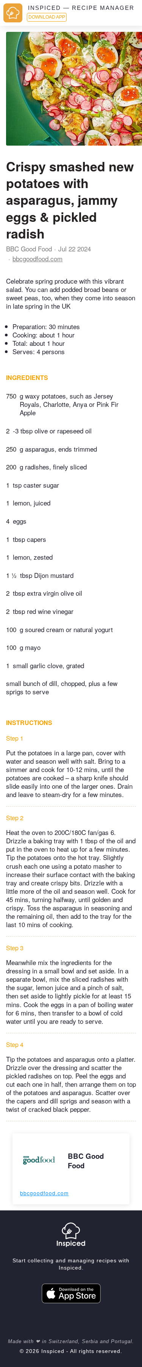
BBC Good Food (29, 248)
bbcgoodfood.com (37, 258)
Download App (46, 17)
